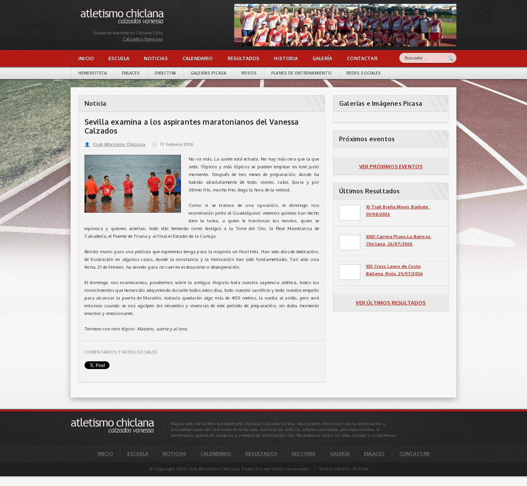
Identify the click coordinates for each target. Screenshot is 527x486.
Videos (249, 73)
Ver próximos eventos (391, 166)
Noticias (155, 58)
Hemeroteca (92, 73)
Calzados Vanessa (99, 10)
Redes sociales (363, 73)
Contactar (362, 58)
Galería (322, 58)
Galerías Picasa (208, 73)
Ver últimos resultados (391, 303)
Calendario (197, 58)
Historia (285, 58)
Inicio (86, 58)
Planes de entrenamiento (301, 73)
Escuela (118, 58)
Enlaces (131, 73)
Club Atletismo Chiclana (114, 144)
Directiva (165, 73)
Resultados (244, 58)
